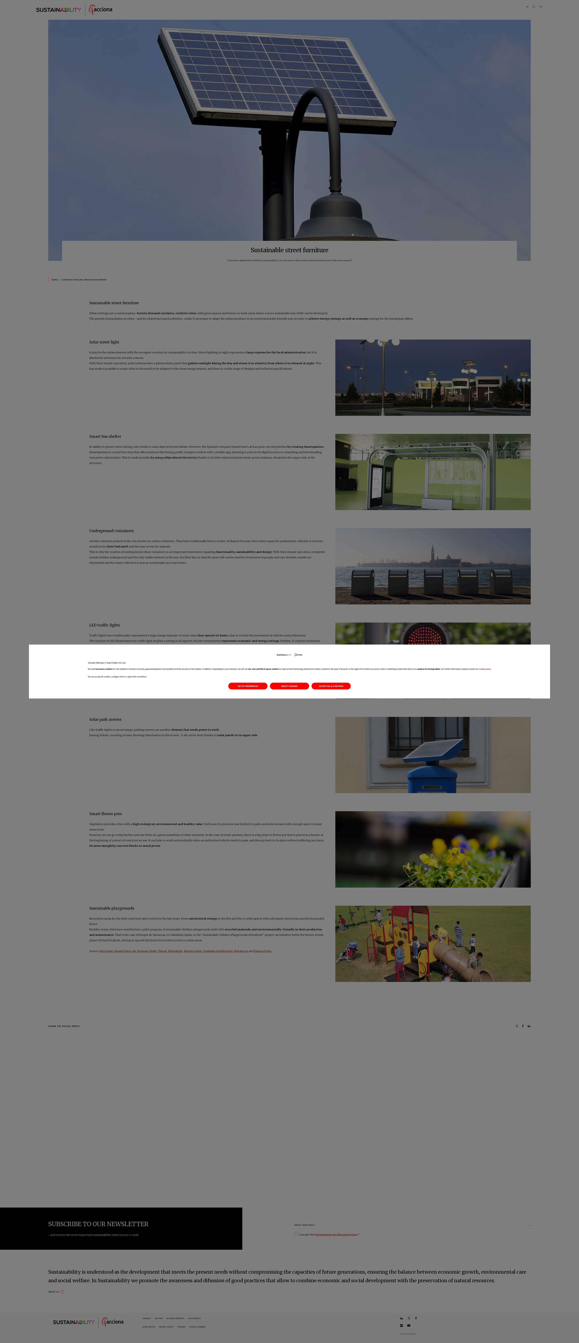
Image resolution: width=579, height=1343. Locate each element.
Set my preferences (248, 686)
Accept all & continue (331, 686)
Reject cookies (289, 686)
